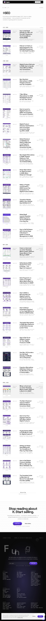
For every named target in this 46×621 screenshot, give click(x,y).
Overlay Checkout (6, 604)
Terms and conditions (21, 593)
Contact (18, 591)
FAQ (17, 592)
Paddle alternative (34, 573)
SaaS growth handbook (7, 596)
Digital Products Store (7, 607)
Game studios (19, 573)
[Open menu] (42, 2)
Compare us (33, 572)
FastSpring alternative (35, 580)
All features (5, 572)
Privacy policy (19, 596)
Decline (34, 616)
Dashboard (4, 578)
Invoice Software (6, 606)
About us (18, 589)
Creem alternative (34, 578)
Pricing (4, 573)
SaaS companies (19, 572)
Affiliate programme (6, 597)
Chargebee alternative (35, 581)
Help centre (5, 592)
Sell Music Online (34, 606)
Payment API (19, 605)
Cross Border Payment (35, 605)
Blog (3, 593)
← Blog (5, 7)
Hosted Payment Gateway (21, 606)
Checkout (4, 574)
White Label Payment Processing (37, 607)
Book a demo (28, 523)
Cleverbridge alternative (35, 584)
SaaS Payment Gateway (7, 605)
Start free (17, 523)
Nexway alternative (34, 585)
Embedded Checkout (20, 604)
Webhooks (4, 590)
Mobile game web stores (21, 574)
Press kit (18, 590)
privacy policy (20, 617)
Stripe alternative (34, 574)
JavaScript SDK (5, 591)
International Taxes (20, 607)
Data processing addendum (21, 597)
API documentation (6, 589)
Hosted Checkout (34, 604)
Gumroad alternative (34, 579)
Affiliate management (7, 579)
